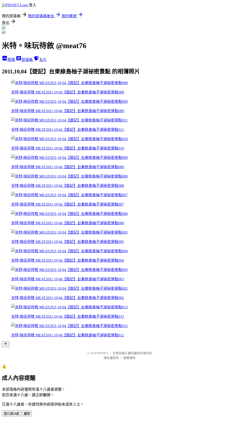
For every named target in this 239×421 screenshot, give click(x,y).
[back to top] (5, 344)
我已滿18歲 (11, 413)
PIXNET (103, 353)
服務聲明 (129, 358)
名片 (43, 60)
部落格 (27, 60)
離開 (27, 413)
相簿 (11, 60)
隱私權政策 (111, 358)
